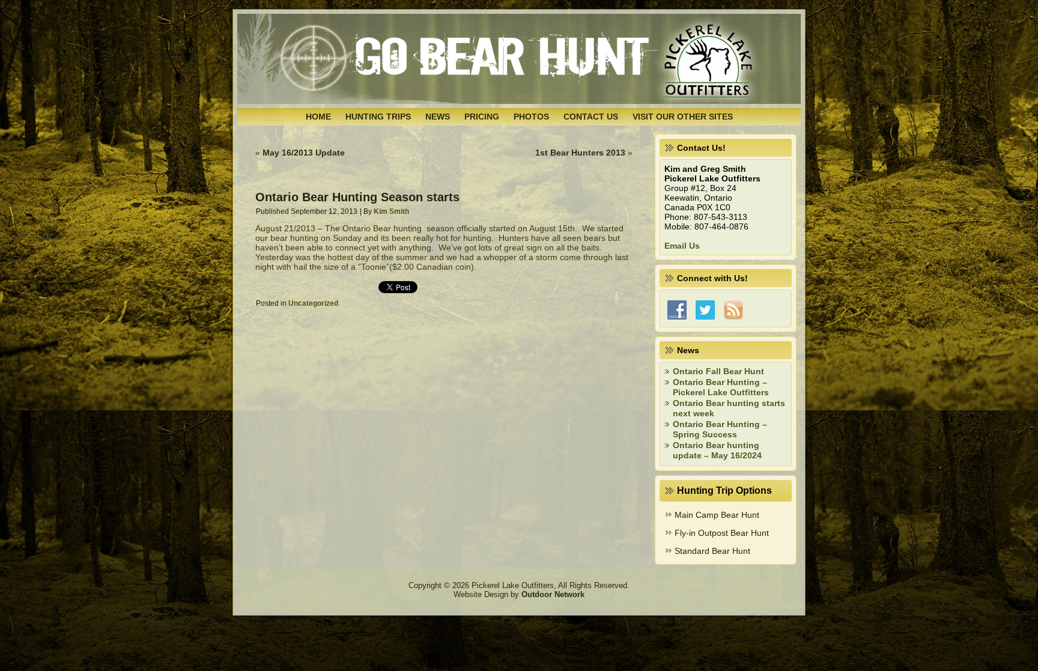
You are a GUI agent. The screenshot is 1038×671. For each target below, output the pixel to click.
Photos (531, 116)
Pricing (481, 116)
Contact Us (590, 116)
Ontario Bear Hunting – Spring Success (720, 429)
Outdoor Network (552, 594)
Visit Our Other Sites (683, 116)
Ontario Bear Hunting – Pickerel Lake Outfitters (721, 387)
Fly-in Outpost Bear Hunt (722, 533)
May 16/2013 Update (304, 152)
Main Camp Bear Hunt (717, 515)
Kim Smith (391, 211)
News (437, 116)
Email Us (682, 245)
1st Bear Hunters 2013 (580, 152)
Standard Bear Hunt (712, 551)
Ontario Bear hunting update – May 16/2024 (717, 450)
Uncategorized (313, 303)
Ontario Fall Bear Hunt (718, 371)
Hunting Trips (378, 116)
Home (318, 116)
